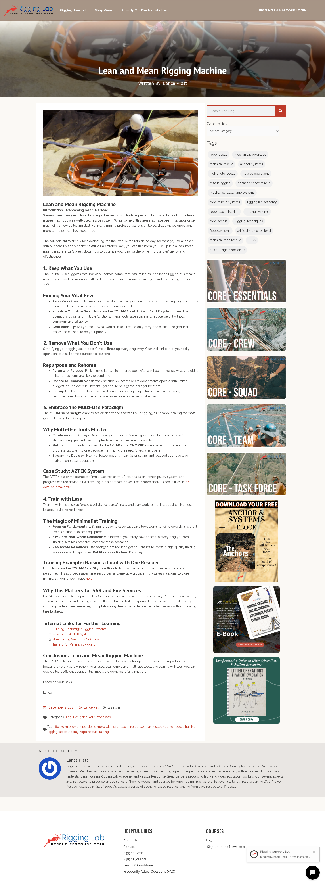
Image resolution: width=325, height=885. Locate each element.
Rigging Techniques (249, 221)
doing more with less (103, 726)
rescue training (185, 726)
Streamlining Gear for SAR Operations (79, 639)
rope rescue (218, 154)
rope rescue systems (225, 202)
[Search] (280, 111)
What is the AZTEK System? (72, 634)
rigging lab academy (262, 202)
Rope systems (220, 230)
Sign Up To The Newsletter (144, 10)
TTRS (252, 240)
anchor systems (251, 164)
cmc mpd (79, 726)
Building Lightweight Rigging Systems (79, 629)
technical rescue (221, 164)
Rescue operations (256, 173)
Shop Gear (104, 10)
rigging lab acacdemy (62, 732)
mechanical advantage (250, 154)
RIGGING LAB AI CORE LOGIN (282, 10)
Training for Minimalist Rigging (74, 644)
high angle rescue (222, 173)
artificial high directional (254, 230)
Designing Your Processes (92, 717)
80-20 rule (63, 726)
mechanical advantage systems (232, 192)
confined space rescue (254, 183)
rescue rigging (162, 726)
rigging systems (257, 211)
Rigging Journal (73, 10)
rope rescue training (94, 732)
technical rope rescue (225, 240)
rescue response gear (135, 726)
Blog (68, 717)
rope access (219, 221)
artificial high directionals (227, 250)
